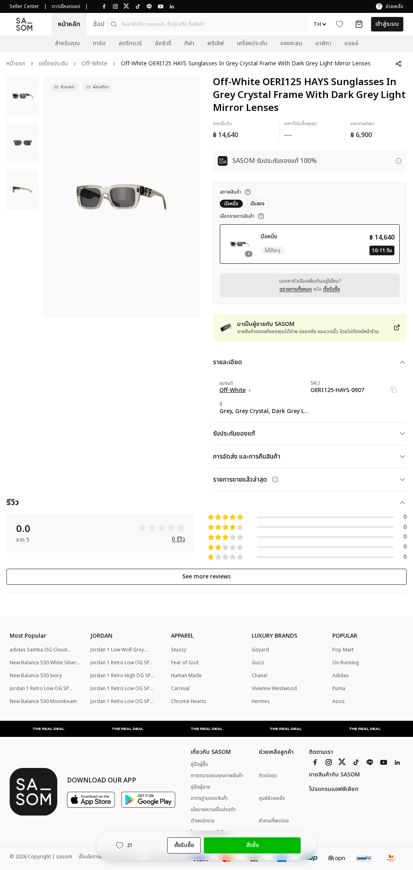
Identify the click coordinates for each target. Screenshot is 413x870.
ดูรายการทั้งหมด (296, 289)
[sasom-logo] (24, 24)
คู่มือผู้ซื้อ (199, 764)
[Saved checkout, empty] (359, 24)
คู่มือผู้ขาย (200, 787)
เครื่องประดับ (53, 64)
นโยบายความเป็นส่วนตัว (213, 809)
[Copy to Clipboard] (393, 389)
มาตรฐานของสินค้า (209, 798)
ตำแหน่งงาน (203, 821)
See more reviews (206, 576)
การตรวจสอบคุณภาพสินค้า (217, 775)
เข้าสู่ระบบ (387, 24)
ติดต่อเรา (268, 775)
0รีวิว (178, 539)
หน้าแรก (15, 64)
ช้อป (98, 24)
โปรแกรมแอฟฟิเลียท (334, 789)
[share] (398, 64)
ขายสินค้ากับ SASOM (334, 775)
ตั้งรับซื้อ (331, 289)
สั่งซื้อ (252, 845)
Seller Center (24, 6)
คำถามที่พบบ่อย (274, 821)
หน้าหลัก (69, 24)
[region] (122, 196)
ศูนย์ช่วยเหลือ (272, 798)
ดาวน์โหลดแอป (66, 6)
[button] (206, 24)
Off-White (94, 64)
